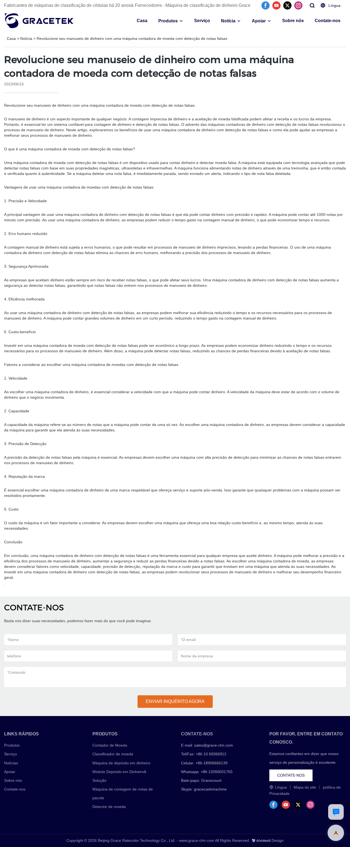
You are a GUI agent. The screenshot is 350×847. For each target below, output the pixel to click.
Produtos (168, 21)
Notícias (11, 763)
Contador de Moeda (109, 745)
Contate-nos (327, 20)
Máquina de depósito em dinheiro (121, 763)
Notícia (228, 21)
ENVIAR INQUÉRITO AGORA (175, 701)
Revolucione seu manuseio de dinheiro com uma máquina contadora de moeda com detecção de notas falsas (132, 38)
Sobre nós (293, 20)
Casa (142, 20)
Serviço (202, 20)
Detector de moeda (109, 806)
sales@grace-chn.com (213, 745)
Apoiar (259, 21)
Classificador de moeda (112, 754)
